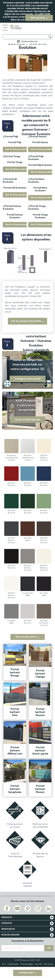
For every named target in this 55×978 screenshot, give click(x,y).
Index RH (38, 964)
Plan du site (48, 964)
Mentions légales (26, 964)
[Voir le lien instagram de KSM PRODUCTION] (38, 908)
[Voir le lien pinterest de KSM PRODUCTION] (28, 908)
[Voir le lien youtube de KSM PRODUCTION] (17, 908)
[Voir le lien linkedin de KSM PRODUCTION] (48, 908)
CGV (4, 964)
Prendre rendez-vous (29, 41)
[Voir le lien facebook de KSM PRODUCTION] (7, 908)
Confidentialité (12, 964)
